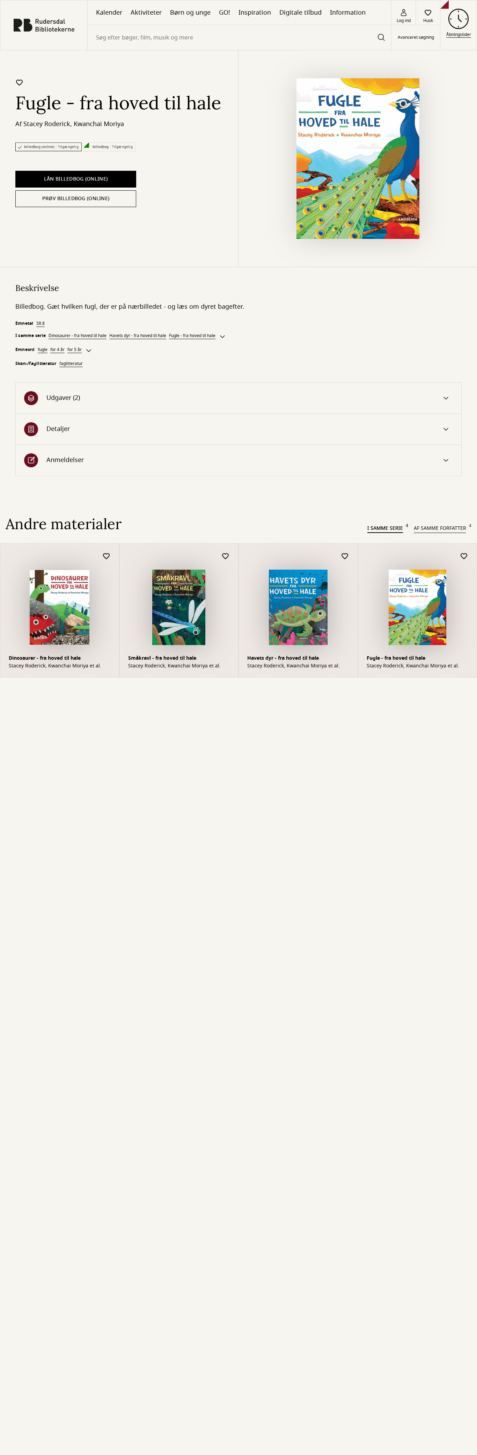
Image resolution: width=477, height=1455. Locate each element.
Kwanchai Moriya (99, 124)
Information (348, 12)
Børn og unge (190, 12)
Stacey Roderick (46, 124)
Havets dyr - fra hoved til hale (137, 335)
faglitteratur (71, 363)
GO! (224, 12)
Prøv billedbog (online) (75, 198)
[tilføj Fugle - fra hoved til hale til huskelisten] (19, 82)
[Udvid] (222, 336)
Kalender (109, 12)
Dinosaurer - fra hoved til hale (78, 335)
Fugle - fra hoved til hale (192, 335)
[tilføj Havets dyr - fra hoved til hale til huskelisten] (345, 556)
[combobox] (239, 37)
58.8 (40, 323)
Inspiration (255, 12)
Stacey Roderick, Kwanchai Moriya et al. (55, 666)
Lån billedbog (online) (76, 179)
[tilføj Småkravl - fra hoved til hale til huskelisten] (225, 556)
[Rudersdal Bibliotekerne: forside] (43, 25)
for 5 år (74, 349)
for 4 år (57, 349)
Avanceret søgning (416, 38)
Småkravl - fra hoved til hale (162, 658)
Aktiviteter (146, 12)
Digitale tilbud (300, 12)
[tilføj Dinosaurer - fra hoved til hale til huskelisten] (106, 556)
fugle (42, 349)
